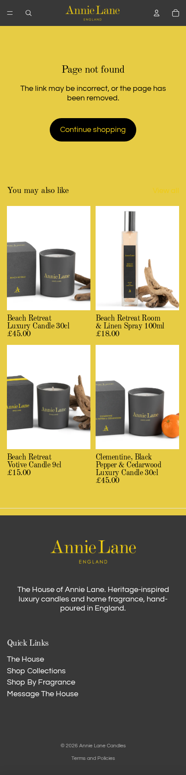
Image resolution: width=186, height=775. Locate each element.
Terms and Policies (93, 758)
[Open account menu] (156, 13)
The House (25, 659)
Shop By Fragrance (41, 682)
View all (166, 191)
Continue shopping (93, 129)
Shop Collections (36, 671)
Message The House (42, 694)
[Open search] (28, 13)
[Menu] (10, 13)
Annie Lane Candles (102, 746)
